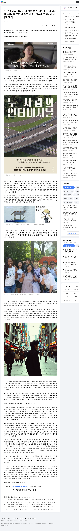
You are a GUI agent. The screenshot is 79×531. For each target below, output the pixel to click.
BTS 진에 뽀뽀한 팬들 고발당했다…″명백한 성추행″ (18, 507)
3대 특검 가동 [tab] (67, 195)
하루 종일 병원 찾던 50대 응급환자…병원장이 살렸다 (44, 500)
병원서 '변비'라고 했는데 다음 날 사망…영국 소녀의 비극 (18, 509)
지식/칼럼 (67, 300)
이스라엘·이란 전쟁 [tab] (69, 187)
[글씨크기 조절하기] (52, 25)
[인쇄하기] (55, 25)
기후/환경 (75, 290)
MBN (5, 2)
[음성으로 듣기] (46, 25)
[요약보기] (42, 25)
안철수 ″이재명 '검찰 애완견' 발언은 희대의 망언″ (44, 502)
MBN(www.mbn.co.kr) (20, 486)
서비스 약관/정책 (32, 518)
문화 (67, 297)
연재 (75, 300)
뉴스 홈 (67, 290)
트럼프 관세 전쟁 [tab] (68, 191)
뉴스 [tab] (77, 286)
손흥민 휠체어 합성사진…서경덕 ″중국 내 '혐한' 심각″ (44, 507)
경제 (67, 293)
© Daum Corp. (5, 525)
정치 (75, 293)
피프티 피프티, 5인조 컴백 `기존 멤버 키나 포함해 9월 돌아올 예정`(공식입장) (18, 502)
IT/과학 (75, 297)
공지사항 (24, 518)
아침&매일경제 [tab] (68, 202)
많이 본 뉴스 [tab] (69, 246)
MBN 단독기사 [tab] (68, 198)
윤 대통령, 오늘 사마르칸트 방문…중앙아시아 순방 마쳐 (44, 509)
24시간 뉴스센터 (17, 518)
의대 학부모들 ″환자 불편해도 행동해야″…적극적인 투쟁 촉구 (18, 500)
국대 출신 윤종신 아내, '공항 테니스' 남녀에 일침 (18, 504)
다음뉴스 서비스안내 (6, 518)
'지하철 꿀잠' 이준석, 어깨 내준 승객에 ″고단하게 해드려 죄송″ (44, 504)
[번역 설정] (49, 25)
